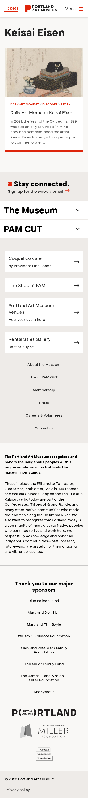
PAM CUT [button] (23, 229)
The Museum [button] (31, 210)
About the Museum (44, 364)
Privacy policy (18, 789)
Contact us (44, 428)
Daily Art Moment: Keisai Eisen (41, 112)
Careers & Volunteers (44, 415)
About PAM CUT (44, 377)
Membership (44, 390)
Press (44, 402)
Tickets (11, 8)
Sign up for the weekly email (35, 191)
